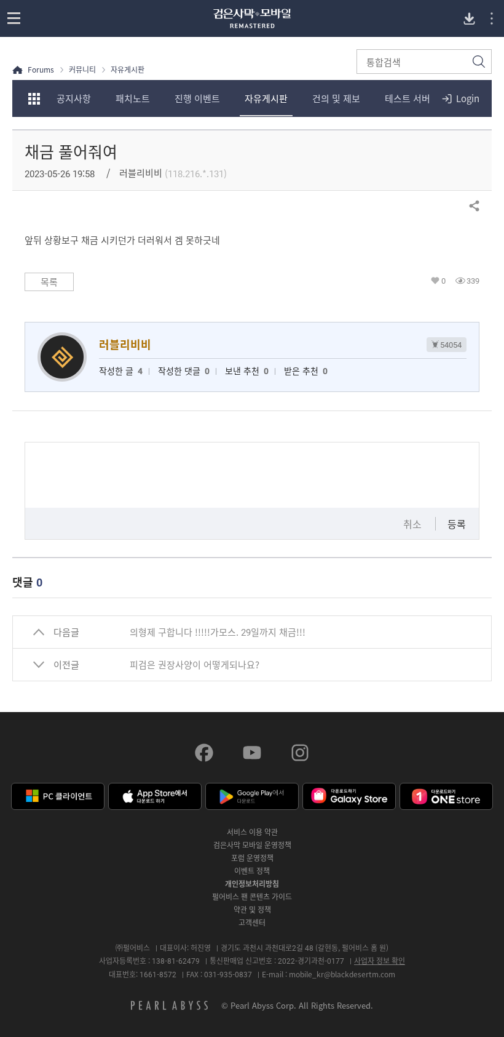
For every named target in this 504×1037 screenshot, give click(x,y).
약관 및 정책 (252, 909)
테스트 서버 (407, 98)
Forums (41, 70)
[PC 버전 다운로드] (469, 19)
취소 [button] (412, 523)
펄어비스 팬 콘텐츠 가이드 (252, 896)
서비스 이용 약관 (252, 832)
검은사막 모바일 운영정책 (252, 845)
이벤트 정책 (252, 870)
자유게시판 (266, 98)
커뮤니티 (82, 70)
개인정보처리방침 (252, 883)
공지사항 (74, 98)
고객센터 (252, 922)
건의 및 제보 (336, 98)
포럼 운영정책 (252, 857)
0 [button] (443, 280)
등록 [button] (456, 523)
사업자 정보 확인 (379, 960)
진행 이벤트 (197, 98)
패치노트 (133, 98)
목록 (49, 282)
